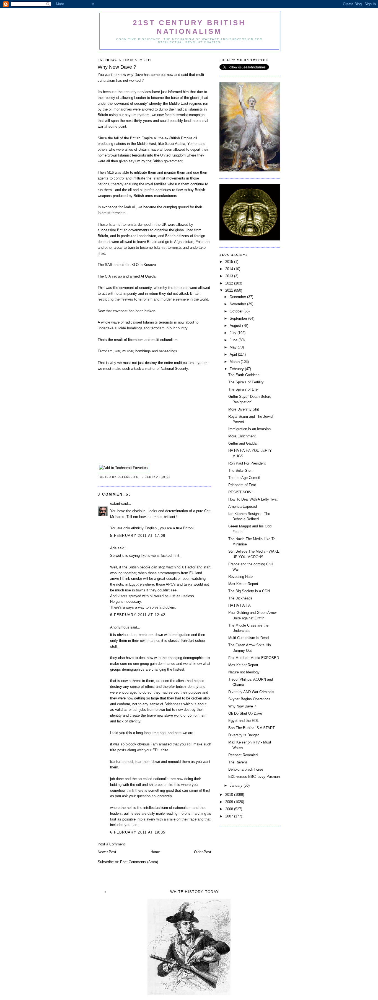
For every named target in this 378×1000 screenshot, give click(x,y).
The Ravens (238, 762)
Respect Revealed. (243, 755)
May (234, 347)
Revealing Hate (240, 577)
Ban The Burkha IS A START (251, 728)
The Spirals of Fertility (246, 382)
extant (115, 503)
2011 (229, 290)
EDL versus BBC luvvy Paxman (254, 777)
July (233, 333)
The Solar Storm (241, 470)
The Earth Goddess (244, 375)
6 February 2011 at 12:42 (137, 615)
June (234, 340)
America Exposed (242, 506)
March (235, 362)
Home (155, 852)
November (238, 304)
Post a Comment (111, 844)
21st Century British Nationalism (189, 27)
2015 (229, 262)
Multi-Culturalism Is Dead (248, 638)
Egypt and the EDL (243, 721)
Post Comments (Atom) (139, 862)
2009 (229, 802)
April (234, 354)
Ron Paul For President (247, 463)
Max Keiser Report (243, 584)
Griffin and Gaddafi (243, 443)
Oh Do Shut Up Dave (245, 713)
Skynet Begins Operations (249, 699)
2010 (229, 795)
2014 (229, 269)
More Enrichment (242, 436)
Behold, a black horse (245, 769)
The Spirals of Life (243, 389)
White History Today (194, 892)
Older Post (202, 852)
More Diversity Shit (243, 409)
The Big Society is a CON (249, 591)
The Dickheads (240, 598)
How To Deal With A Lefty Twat (253, 499)
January (237, 785)
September (239, 318)
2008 (229, 809)
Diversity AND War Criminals (251, 692)
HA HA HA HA (239, 605)
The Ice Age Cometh (244, 478)
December (238, 297)
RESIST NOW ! (240, 492)
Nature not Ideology (244, 672)
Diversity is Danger (243, 735)
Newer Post (107, 852)
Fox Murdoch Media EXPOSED (253, 658)
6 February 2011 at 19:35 (137, 832)
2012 (229, 283)
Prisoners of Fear (242, 485)
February (237, 369)
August (236, 326)
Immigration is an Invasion (249, 429)
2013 (229, 276)
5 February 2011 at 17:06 (137, 536)
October (237, 311)
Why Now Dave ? (242, 706)
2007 (229, 816)
